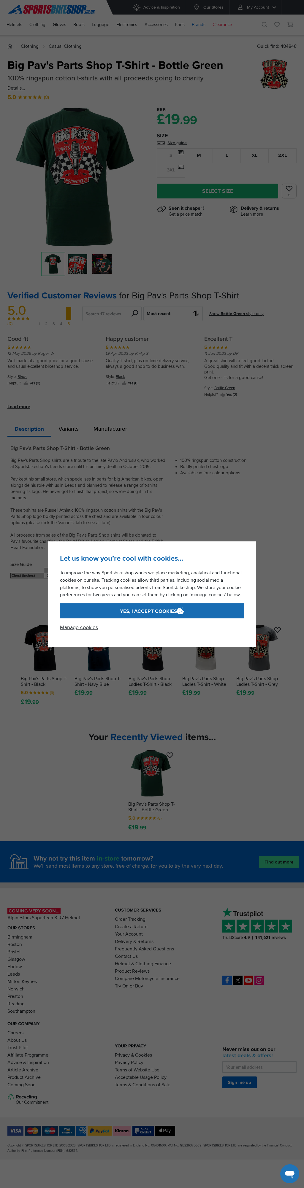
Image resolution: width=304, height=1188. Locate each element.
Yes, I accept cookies (148, 611)
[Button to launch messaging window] (289, 1173)
